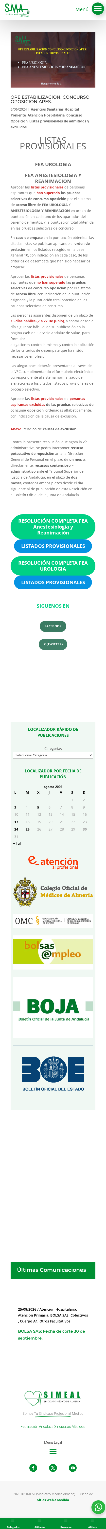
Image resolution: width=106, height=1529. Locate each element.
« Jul (17, 843)
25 (28, 829)
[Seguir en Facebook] (33, 1468)
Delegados (13, 1527)
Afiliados (40, 1527)
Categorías (53, 748)
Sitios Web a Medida (53, 1500)
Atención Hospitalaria (46, 115)
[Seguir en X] (53, 1468)
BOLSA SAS (59, 1315)
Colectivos (79, 1315)
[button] (98, 8)
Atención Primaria (33, 1315)
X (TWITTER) (53, 644)
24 (16, 829)
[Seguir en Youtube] (73, 1468)
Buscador (66, 1527)
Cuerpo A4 (28, 1321)
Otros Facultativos (55, 1321)
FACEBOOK (53, 626)
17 (16, 821)
